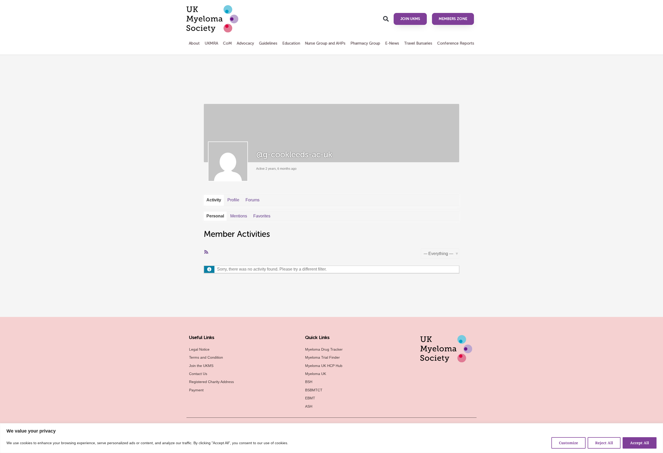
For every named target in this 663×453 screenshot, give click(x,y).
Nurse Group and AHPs (325, 43)
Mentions (238, 216)
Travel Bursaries (418, 43)
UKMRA (211, 43)
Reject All (604, 442)
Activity (213, 200)
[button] (386, 19)
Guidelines (268, 43)
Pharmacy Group (365, 43)
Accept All (639, 442)
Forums (253, 200)
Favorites (261, 216)
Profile (233, 200)
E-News (392, 43)
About (194, 43)
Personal (215, 216)
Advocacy (245, 43)
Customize (568, 442)
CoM (227, 43)
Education (291, 43)
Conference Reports (455, 43)
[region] (331, 438)
